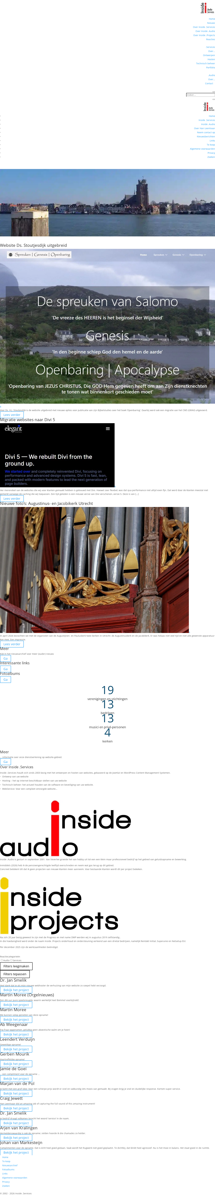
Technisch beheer (205, 63)
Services (17, 960)
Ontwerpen (209, 55)
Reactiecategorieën (10, 956)
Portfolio (210, 67)
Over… (211, 51)
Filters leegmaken (16, 966)
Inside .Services (207, 120)
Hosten (211, 59)
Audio (6, 960)
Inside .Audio (208, 124)
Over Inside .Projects (204, 35)
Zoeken (211, 156)
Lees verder (11, 415)
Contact (210, 83)
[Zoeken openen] (213, 91)
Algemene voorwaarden (202, 148)
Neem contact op (206, 132)
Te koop (211, 144)
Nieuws (211, 22)
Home (212, 18)
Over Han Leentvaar (204, 128)
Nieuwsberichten (206, 136)
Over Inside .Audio (205, 31)
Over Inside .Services (204, 27)
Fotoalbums (8, 1169)
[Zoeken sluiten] (213, 99)
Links (212, 140)
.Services (210, 47)
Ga (5, 658)
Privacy (211, 152)
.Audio (211, 75)
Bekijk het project (16, 990)
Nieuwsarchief (9, 1165)
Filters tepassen (14, 974)
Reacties (210, 39)
